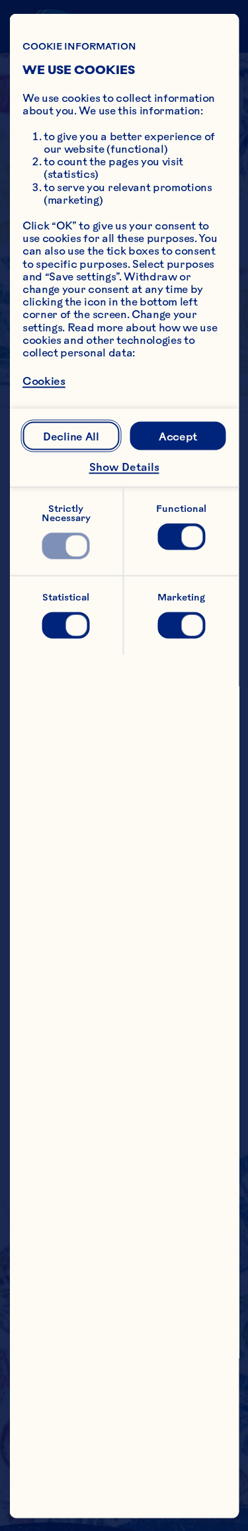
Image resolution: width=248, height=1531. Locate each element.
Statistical (65, 596)
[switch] (66, 545)
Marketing (181, 596)
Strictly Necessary (66, 512)
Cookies (43, 381)
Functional (181, 508)
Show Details (124, 467)
